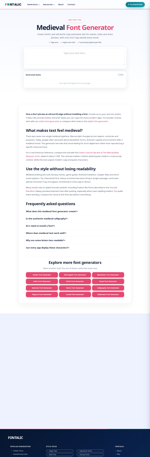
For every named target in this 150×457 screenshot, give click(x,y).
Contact (71, 4)
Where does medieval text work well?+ (46, 233)
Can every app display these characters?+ (47, 247)
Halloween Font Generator (108, 294)
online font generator (49, 121)
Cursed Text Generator (75, 294)
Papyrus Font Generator (42, 294)
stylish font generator (98, 121)
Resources (48, 4)
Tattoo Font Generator (75, 288)
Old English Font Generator (75, 275)
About (61, 4)
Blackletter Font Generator (108, 275)
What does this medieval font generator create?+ (52, 211)
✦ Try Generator (135, 4)
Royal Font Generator (108, 281)
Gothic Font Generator (42, 275)
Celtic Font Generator (42, 281)
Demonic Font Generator (42, 288)
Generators (32, 4)
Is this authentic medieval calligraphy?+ (47, 218)
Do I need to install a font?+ (40, 225)
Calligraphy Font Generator (108, 288)
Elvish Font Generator (75, 281)
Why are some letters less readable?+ (45, 240)
